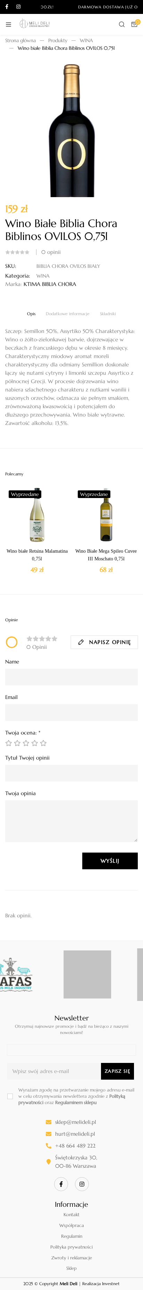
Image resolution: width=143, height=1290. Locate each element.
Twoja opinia (20, 793)
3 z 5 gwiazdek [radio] (26, 743)
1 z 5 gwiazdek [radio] (8, 743)
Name (12, 661)
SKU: (10, 266)
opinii (51, 252)
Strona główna (20, 40)
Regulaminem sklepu (75, 1102)
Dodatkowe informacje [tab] (68, 313)
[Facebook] (61, 1184)
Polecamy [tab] (14, 474)
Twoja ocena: (22, 732)
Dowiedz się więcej (47, 535)
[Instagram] (82, 1184)
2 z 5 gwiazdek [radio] (17, 743)
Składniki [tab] (108, 313)
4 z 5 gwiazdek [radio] (34, 743)
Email (11, 697)
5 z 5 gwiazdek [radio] (43, 743)
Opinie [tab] (11, 619)
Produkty (57, 40)
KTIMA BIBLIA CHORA (50, 284)
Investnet (111, 1283)
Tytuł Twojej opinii (27, 757)
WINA (86, 40)
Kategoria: (17, 275)
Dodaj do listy (27, 535)
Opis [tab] (31, 313)
